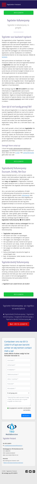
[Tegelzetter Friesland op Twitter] (30, 471)
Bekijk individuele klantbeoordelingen (13, 462)
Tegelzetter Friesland (14, 4)
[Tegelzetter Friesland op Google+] (34, 471)
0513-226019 (18, 13)
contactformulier (28, 153)
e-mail (17, 153)
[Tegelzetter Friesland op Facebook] (26, 471)
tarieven (4, 57)
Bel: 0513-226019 (18, 324)
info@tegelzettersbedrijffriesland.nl (13, 445)
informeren (25, 195)
